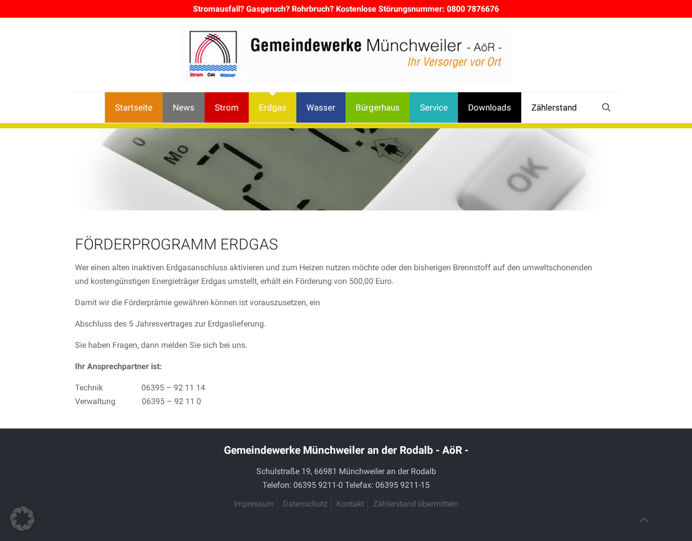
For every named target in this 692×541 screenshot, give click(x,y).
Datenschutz (305, 504)
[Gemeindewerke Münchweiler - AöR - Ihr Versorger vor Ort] (346, 55)
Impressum (254, 504)
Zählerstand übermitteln (415, 504)
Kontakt (350, 504)
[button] (22, 518)
